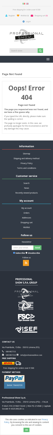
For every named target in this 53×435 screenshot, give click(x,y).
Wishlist (26, 227)
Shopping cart (27, 222)
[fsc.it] (26, 317)
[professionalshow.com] (26, 293)
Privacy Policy (26, 163)
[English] (27, 3)
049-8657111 (10, 351)
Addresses (26, 217)
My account (26, 208)
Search (26, 183)
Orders (26, 213)
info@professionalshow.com (30, 355)
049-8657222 (10, 355)
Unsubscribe (34, 253)
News (26, 188)
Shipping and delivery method (26, 158)
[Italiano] (24, 3)
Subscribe (20, 253)
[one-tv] (26, 305)
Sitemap (26, 153)
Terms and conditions (26, 168)
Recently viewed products (26, 192)
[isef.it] (26, 329)
